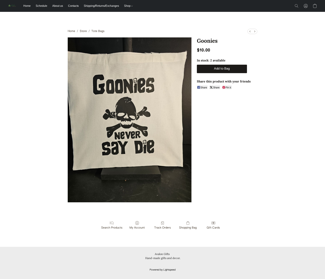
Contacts (73, 5)
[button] (12, 6)
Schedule (41, 5)
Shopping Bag (188, 228)
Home (27, 5)
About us (57, 5)
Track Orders (162, 228)
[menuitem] (250, 31)
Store (83, 31)
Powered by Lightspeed (163, 270)
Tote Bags (97, 31)
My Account (137, 228)
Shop (127, 5)
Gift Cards (213, 228)
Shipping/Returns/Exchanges (101, 5)
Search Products (111, 228)
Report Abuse (162, 264)
